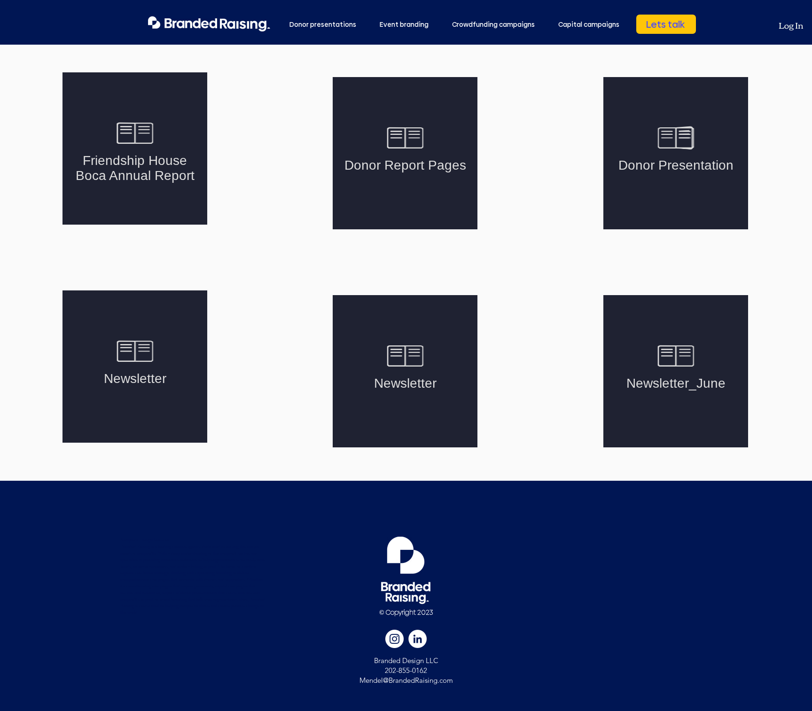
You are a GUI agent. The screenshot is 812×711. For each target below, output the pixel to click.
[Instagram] (394, 639)
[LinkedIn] (417, 639)
